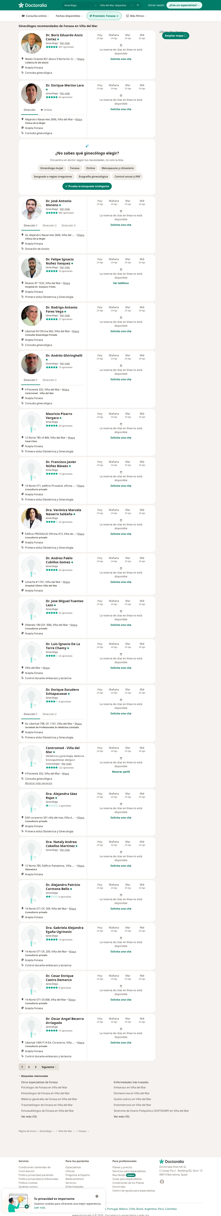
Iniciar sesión (156, 5)
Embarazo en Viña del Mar (130, 1087)
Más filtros (137, 16)
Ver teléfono (121, 283)
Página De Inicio (27, 1131)
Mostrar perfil (121, 772)
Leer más (39, 1207)
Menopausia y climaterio (118, 168)
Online (90, 168)
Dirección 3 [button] (68, 225)
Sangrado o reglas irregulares (53, 176)
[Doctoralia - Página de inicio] (39, 5)
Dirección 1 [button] (31, 225)
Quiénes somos (28, 1186)
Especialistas (73, 1167)
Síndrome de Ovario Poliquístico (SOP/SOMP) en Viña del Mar (151, 1111)
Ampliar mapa (174, 35)
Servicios (71, 1183)
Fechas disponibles (68, 16)
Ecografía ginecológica (93, 176)
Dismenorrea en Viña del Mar (132, 1093)
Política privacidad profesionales (38, 1179)
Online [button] (48, 110)
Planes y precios (122, 1167)
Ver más (65, 43)
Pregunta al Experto (78, 1175)
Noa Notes (123, 1175)
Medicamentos (75, 1179)
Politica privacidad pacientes (36, 1175)
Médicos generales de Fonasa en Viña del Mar (49, 1099)
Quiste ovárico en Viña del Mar (132, 1099)
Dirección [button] (29, 110)
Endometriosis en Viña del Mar (132, 1105)
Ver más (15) (29, 1116)
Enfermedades (74, 1186)
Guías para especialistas (127, 1179)
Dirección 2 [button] (49, 225)
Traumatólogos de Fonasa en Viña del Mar (47, 1105)
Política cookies (28, 1183)
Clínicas (70, 1171)
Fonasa (74, 168)
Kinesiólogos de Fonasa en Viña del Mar (45, 1093)
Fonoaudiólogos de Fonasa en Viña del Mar (47, 1111)
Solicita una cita (120, 59)
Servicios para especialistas (129, 1171)
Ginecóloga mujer (51, 168)
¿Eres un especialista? (183, 5)
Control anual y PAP (127, 176)
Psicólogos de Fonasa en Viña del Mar (44, 1087)
